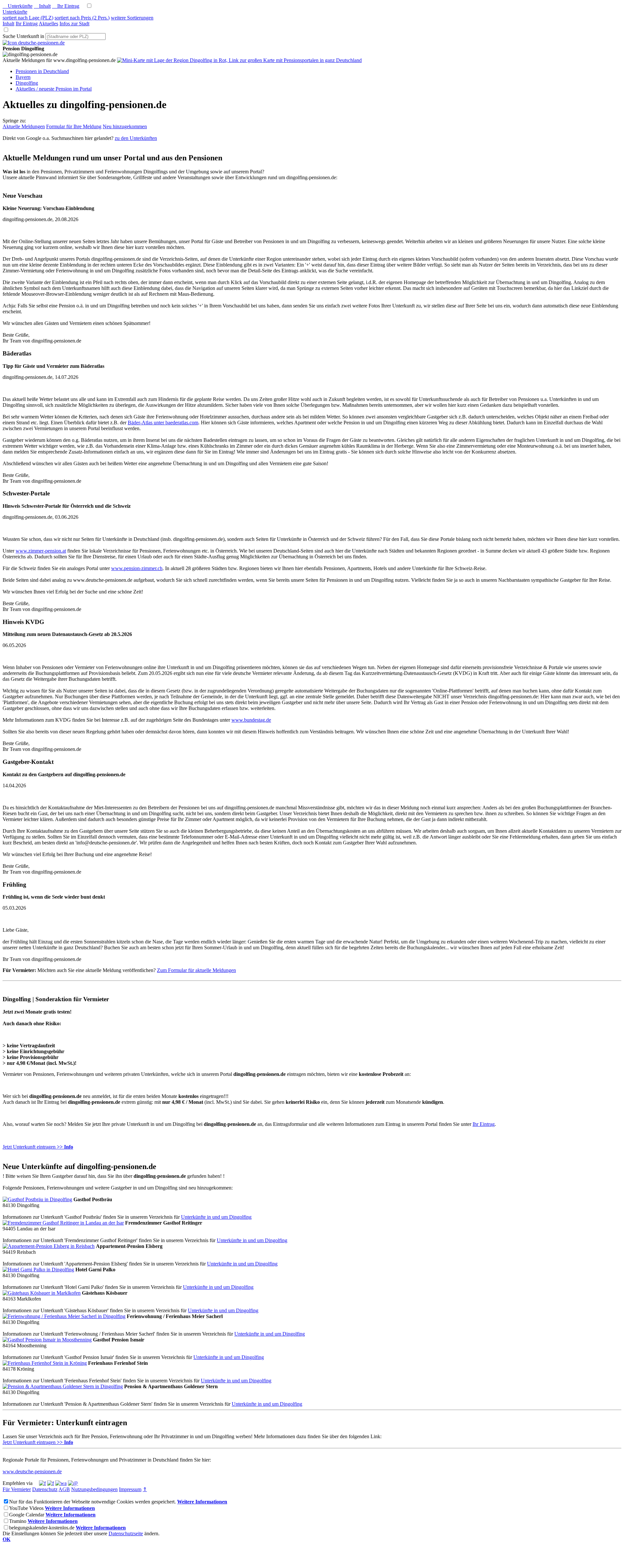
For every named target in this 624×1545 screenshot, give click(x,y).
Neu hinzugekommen (125, 126)
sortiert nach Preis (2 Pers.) (82, 17)
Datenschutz (45, 1489)
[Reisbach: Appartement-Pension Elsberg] (49, 1246)
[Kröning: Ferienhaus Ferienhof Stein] (45, 1363)
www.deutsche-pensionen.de (32, 1471)
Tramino (17, 1521)
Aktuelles (48, 23)
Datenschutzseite (126, 1533)
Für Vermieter (17, 1489)
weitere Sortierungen (132, 17)
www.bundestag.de (251, 720)
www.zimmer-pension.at (41, 551)
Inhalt (42, 6)
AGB (64, 1489)
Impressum (130, 1489)
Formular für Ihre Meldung (73, 126)
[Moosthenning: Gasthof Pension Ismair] (47, 1339)
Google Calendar (26, 1514)
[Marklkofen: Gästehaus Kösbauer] (42, 1293)
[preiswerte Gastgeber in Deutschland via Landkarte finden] (239, 60)
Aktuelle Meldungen (24, 126)
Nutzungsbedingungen (94, 1489)
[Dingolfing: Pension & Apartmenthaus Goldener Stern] (63, 1386)
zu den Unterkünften (136, 138)
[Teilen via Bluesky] (50, 1483)
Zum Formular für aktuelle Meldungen (196, 970)
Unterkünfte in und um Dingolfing (216, 1217)
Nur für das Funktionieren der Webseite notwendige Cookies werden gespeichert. (92, 1501)
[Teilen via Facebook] (42, 1483)
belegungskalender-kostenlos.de (41, 1527)
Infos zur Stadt (74, 23)
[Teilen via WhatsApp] (61, 1483)
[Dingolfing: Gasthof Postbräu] (37, 1199)
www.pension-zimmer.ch (136, 568)
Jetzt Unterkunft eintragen (38, 1147)
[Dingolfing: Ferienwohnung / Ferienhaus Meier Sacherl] (64, 1316)
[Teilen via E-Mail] (73, 1483)
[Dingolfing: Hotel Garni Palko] (38, 1269)
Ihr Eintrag (65, 6)
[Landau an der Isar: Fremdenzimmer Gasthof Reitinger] (63, 1223)
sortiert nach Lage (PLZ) (28, 17)
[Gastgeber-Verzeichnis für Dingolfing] (34, 42)
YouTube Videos (26, 1508)
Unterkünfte (17, 6)
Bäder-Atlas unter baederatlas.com (163, 422)
